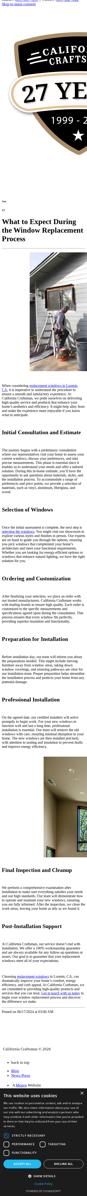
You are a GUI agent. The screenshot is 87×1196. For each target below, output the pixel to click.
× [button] (82, 1093)
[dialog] (43, 1142)
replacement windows (33, 976)
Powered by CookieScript (43, 1191)
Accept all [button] (22, 1164)
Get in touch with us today (60, 993)
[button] (43, 1176)
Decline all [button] (63, 1164)
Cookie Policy (43, 1184)
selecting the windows (18, 532)
